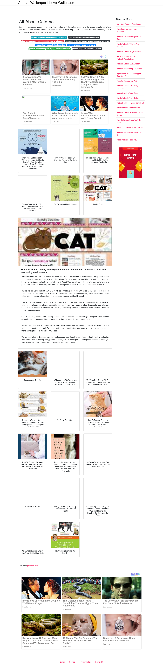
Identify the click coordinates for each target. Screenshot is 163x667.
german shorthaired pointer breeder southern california (87, 41)
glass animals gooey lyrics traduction (50, 45)
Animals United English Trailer (129, 51)
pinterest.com (32, 565)
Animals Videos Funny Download (130, 103)
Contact (72, 662)
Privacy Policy (85, 662)
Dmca (62, 662)
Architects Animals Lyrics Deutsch (127, 30)
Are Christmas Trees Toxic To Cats (129, 121)
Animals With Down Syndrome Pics (129, 37)
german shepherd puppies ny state (81, 45)
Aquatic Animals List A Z (127, 81)
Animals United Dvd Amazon (128, 63)
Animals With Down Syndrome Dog (129, 133)
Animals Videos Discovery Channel (127, 87)
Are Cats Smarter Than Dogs (129, 24)
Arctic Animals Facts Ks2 (127, 139)
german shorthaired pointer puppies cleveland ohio (49, 48)
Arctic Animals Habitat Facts (128, 107)
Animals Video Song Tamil (127, 93)
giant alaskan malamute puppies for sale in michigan (42, 41)
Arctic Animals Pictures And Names (128, 45)
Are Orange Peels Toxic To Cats (130, 127)
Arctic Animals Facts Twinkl (128, 98)
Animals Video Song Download (129, 68)
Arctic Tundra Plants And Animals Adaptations (127, 57)
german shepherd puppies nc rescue (86, 48)
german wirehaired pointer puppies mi (84, 37)
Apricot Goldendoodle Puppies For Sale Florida (129, 74)
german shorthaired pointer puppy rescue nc (48, 37)
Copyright (99, 662)
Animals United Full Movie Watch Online (130, 113)
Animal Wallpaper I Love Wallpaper (46, 2)
